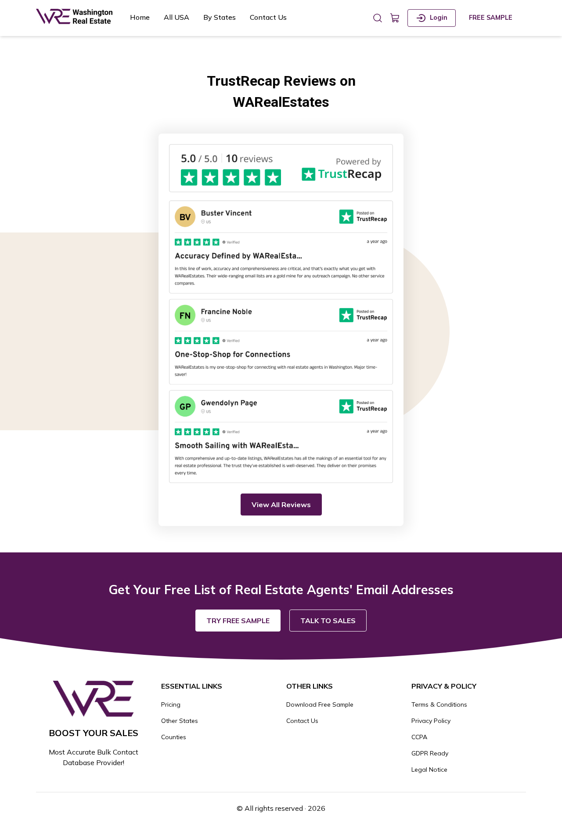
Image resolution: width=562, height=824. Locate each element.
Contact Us (268, 17)
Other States (179, 721)
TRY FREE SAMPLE (238, 620)
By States (219, 17)
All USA (176, 17)
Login (438, 18)
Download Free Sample (319, 704)
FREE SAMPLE (490, 18)
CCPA (419, 737)
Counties (173, 737)
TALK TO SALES (328, 620)
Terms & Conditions (439, 704)
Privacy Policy (430, 721)
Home (140, 17)
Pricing (170, 704)
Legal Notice (429, 769)
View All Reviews (281, 504)
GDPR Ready (429, 753)
